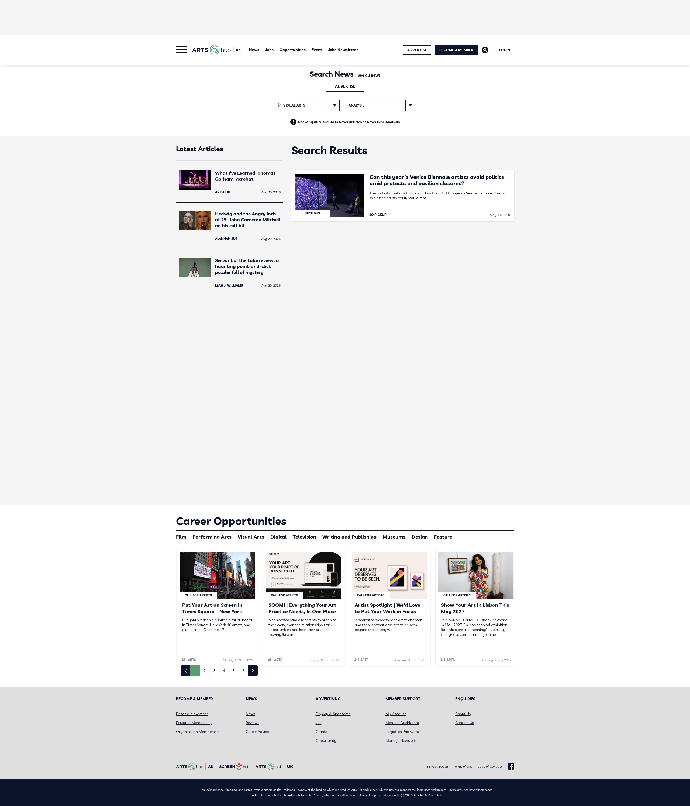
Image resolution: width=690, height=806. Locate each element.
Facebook (511, 766)
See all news (369, 75)
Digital (278, 537)
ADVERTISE (417, 50)
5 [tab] (234, 670)
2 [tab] (204, 670)
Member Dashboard (402, 722)
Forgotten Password (402, 731)
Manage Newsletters (402, 740)
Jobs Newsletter (343, 49)
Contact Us (464, 722)
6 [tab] (243, 670)
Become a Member (456, 50)
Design (420, 537)
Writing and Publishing (349, 537)
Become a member (192, 713)
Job (319, 722)
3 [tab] (214, 670)
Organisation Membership (198, 731)
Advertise (345, 86)
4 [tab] (224, 670)
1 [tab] (195, 670)
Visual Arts (251, 537)
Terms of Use (462, 766)
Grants (321, 731)
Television (304, 537)
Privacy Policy (437, 766)
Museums (394, 537)
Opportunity (326, 740)
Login (504, 50)
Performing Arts (212, 537)
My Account (395, 713)
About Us (463, 713)
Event (317, 49)
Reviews (252, 722)
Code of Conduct (490, 766)
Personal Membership (194, 722)
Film (181, 537)
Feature (443, 537)
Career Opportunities (231, 521)
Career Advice (257, 731)
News (254, 49)
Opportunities (293, 49)
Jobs (269, 49)
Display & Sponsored (333, 713)
